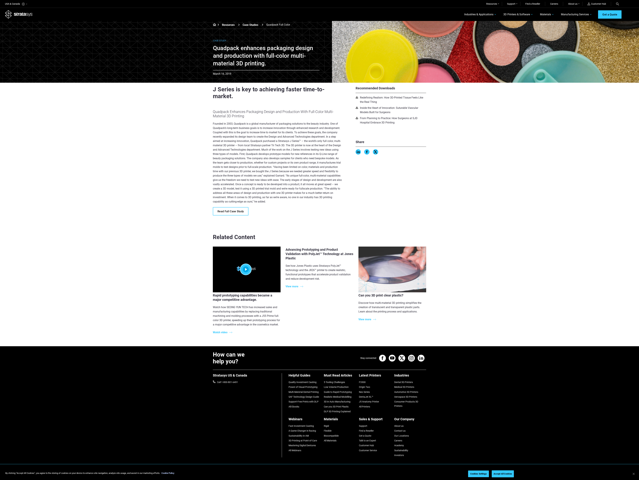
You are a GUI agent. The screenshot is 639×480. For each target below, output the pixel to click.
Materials (545, 14)
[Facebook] (367, 152)
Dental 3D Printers (403, 382)
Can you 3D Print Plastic (336, 406)
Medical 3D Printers (404, 387)
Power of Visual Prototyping (303, 387)
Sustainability (401, 450)
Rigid (326, 426)
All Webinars (295, 450)
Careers (554, 3)
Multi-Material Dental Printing (304, 392)
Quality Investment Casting (303, 382)
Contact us (400, 430)
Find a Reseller (532, 3)
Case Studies (250, 24)
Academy (399, 445)
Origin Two (364, 387)
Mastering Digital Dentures (302, 445)
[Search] (618, 4)
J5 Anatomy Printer (369, 401)
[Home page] (213, 25)
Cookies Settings (478, 474)
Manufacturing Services (575, 14)
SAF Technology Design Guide (304, 396)
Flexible (327, 430)
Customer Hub (598, 3)
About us (572, 3)
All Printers (364, 406)
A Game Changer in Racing (302, 430)
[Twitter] (375, 152)
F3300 (362, 382)
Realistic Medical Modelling (337, 396)
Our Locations (401, 435)
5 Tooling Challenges (334, 382)
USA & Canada (12, 3)
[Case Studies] (262, 24)
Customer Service (368, 450)
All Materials (330, 440)
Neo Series (364, 392)
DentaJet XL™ (366, 396)
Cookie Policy (167, 473)
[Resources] (239, 24)
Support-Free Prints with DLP (304, 401)
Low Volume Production (336, 387)
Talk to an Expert (367, 440)
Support (511, 3)
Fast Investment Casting (301, 426)
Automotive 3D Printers (406, 392)
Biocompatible (331, 435)
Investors (399, 455)
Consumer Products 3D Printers (406, 403)
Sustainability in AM (299, 435)
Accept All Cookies (503, 474)
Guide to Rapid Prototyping (338, 392)
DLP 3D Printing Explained (337, 411)
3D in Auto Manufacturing (337, 401)
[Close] (633, 474)
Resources (491, 3)
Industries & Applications (478, 14)
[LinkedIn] (358, 152)
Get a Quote (365, 435)
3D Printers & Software (516, 14)
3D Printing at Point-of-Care (303, 440)
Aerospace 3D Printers (405, 396)
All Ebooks (294, 406)
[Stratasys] (19, 14)
